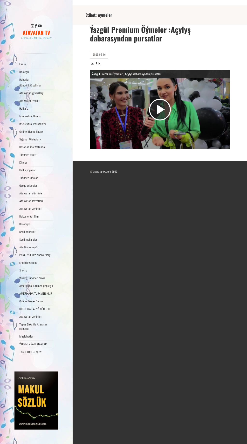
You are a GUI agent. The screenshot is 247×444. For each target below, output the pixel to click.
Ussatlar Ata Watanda (32, 147)
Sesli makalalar (28, 239)
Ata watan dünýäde (30, 193)
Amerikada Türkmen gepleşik (36, 286)
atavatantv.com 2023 (105, 171)
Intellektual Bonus (30, 116)
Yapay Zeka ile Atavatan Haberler (33, 327)
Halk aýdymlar (27, 170)
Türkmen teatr (27, 155)
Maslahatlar (26, 336)
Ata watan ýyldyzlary (31, 93)
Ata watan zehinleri (30, 209)
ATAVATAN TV (36, 32)
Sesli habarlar (27, 232)
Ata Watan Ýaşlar (29, 101)
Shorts (23, 270)
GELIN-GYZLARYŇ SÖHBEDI (34, 309)
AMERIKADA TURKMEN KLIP (35, 293)
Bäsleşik (24, 72)
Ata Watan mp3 (28, 247)
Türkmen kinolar (28, 178)
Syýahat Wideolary (30, 139)
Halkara (23, 108)
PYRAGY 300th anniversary (34, 255)
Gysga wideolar (28, 185)
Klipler (23, 162)
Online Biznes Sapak (31, 131)
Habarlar (30, 82)
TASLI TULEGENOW (30, 352)
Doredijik (24, 224)
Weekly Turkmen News (32, 278)
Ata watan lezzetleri (31, 201)
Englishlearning (28, 263)
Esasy (22, 64)
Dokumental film (29, 216)
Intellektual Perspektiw (32, 124)
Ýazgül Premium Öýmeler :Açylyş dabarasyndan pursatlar (140, 34)
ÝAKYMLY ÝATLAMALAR (33, 344)
